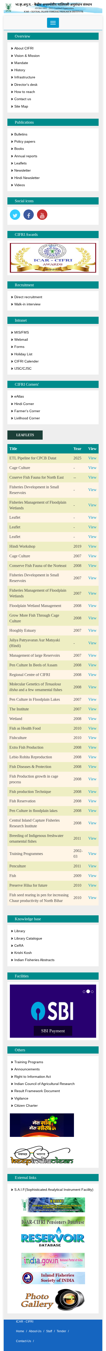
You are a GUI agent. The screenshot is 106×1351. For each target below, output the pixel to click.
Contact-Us (23, 1341)
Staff (49, 1331)
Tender (61, 1331)
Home (20, 1331)
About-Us (35, 1331)
